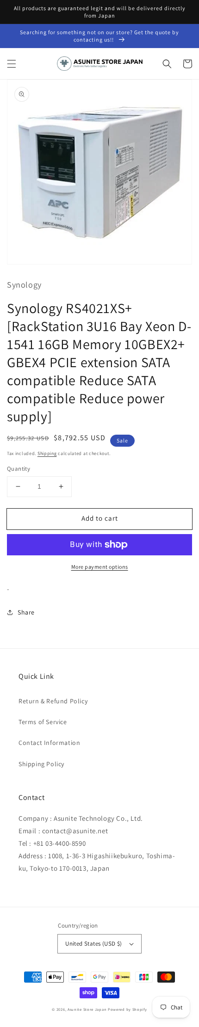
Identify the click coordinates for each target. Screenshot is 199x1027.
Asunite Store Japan (87, 1009)
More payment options (99, 566)
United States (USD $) (93, 943)
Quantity (18, 469)
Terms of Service (43, 722)
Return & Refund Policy (53, 701)
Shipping (47, 453)
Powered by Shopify (127, 1009)
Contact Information (49, 742)
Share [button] (26, 612)
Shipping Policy (41, 764)
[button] (11, 64)
